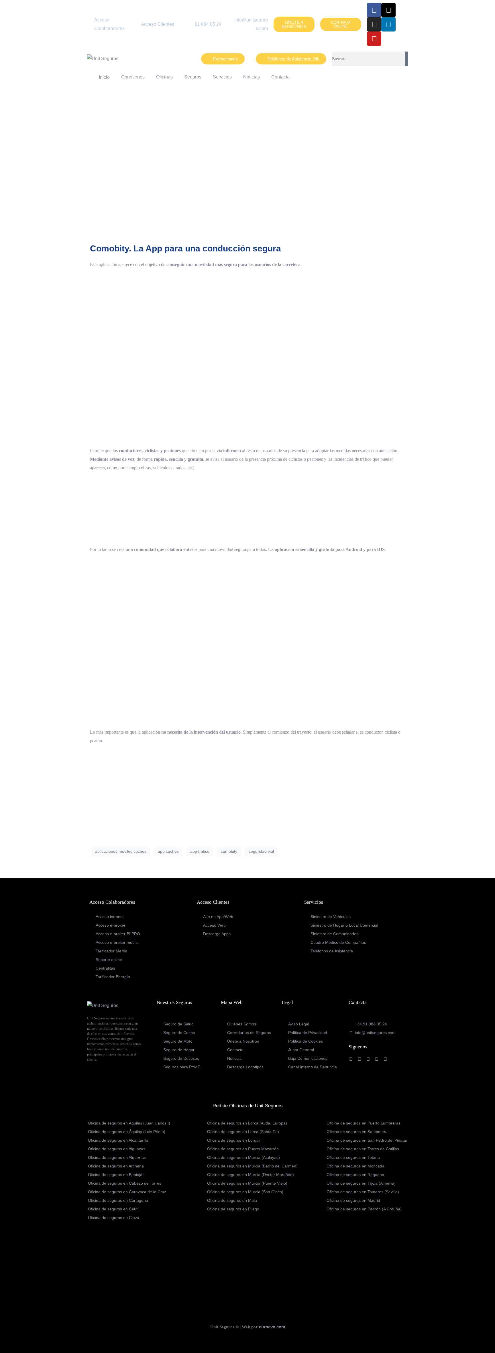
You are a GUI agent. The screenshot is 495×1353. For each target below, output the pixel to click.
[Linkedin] (388, 24)
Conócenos (133, 76)
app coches (168, 851)
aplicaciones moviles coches (120, 851)
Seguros (192, 76)
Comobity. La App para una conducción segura (185, 248)
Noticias (251, 76)
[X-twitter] (388, 10)
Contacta (280, 76)
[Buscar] (406, 59)
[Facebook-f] (374, 10)
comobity (229, 851)
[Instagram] (374, 24)
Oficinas (164, 76)
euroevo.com (272, 1326)
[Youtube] (374, 38)
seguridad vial (261, 851)
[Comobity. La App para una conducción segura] (247, 164)
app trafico (199, 851)
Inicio (103, 77)
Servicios (222, 76)
